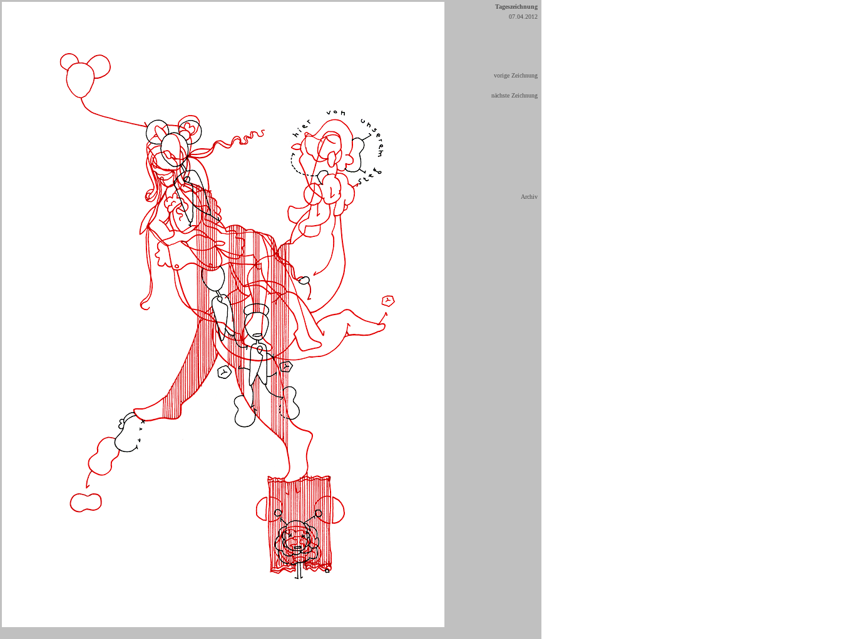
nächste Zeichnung (514, 95)
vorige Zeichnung (516, 75)
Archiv (529, 196)
